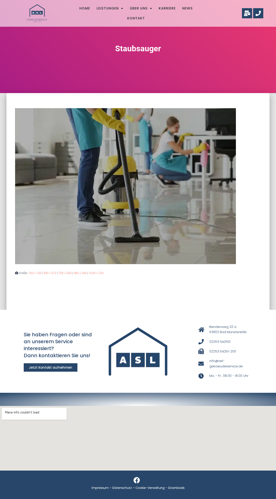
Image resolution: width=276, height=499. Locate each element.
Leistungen (108, 8)
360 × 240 (80, 273)
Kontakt (136, 18)
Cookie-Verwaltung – (151, 488)
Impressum (100, 488)
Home (84, 8)
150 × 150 (34, 273)
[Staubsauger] (125, 186)
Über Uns (139, 8)
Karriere (167, 8)
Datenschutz (122, 488)
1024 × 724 (96, 273)
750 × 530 (65, 273)
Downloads (176, 488)
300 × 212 (49, 273)
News (187, 8)
